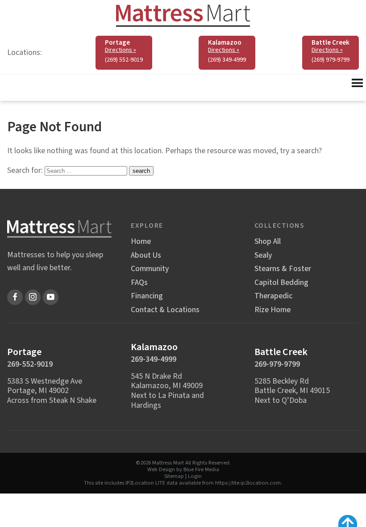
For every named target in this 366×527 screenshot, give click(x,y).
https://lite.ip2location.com (248, 483)
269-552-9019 (30, 364)
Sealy (263, 255)
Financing (147, 296)
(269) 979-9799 (330, 59)
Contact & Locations (165, 310)
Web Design (161, 469)
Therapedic (273, 296)
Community (150, 269)
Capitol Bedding (281, 283)
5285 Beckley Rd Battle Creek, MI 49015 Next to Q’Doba (292, 391)
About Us (146, 255)
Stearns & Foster (282, 269)
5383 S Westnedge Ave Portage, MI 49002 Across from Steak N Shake (51, 391)
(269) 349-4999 (227, 59)
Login (195, 476)
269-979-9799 (277, 364)
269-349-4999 (153, 359)
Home (141, 242)
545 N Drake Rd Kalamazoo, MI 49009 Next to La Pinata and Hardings (167, 391)
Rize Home (272, 310)
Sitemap (174, 476)
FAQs (139, 283)
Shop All (267, 242)
